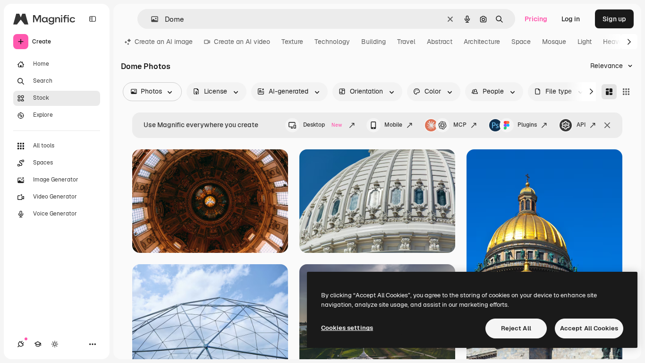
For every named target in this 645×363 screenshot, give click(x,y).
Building (373, 41)
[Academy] (37, 344)
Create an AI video (242, 41)
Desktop (322, 125)
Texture (292, 41)
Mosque (554, 41)
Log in (570, 19)
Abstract (439, 41)
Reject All (516, 328)
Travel (406, 41)
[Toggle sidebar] (92, 18)
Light (584, 41)
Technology (332, 41)
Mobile (393, 125)
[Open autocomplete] (151, 19)
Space (521, 41)
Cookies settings (347, 328)
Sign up (614, 19)
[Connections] (20, 344)
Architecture (482, 41)
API (581, 125)
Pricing (536, 19)
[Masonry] (609, 91)
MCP (460, 125)
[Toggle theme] (54, 344)
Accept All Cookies (589, 328)
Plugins (527, 125)
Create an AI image (164, 41)
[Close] (607, 125)
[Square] (626, 91)
